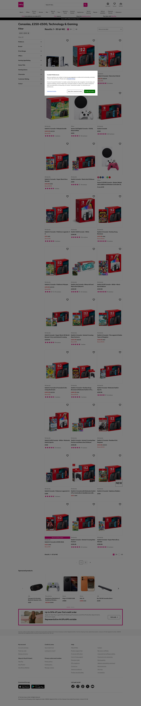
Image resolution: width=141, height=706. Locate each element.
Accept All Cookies (89, 91)
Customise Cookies (51, 91)
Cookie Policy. (71, 79)
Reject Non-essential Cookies (75, 91)
